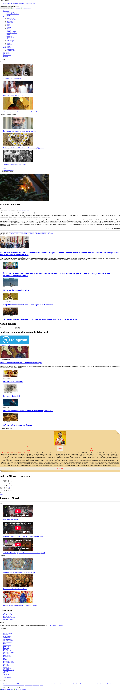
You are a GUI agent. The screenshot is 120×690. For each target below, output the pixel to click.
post (113, 683)
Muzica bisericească (8, 652)
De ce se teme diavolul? (13, 381)
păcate (4, 685)
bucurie (10, 683)
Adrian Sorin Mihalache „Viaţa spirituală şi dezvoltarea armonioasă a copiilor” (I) (24, 553)
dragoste (40, 683)
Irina (9, 210)
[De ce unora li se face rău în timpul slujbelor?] (18, 586)
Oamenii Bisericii (7, 653)
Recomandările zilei (5, 345)
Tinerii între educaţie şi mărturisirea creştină (14, 164)
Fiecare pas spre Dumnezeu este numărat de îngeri (21, 363)
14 (8, 487)
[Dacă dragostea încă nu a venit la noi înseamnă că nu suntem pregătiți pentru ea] (18, 145)
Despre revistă (10, 12)
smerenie (22, 685)
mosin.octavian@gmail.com (55, 625)
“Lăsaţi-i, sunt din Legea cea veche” (12, 78)
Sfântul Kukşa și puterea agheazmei (18, 425)
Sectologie (9, 44)
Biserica (4, 683)
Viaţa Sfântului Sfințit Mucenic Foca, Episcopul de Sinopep (28, 305)
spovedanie (27, 685)
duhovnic (43, 683)
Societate (9, 30)
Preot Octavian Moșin (9, 614)
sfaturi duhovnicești (17, 685)
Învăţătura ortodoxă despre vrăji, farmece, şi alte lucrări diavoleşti (20, 605)
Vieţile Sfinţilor (7, 677)
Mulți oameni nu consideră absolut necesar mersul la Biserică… (19, 572)
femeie (61, 683)
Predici (8, 24)
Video (8, 46)
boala (8, 683)
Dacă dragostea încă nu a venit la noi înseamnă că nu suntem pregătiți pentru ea (23, 148)
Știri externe (6, 53)
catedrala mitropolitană (20, 683)
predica (115, 683)
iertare (69, 683)
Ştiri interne (6, 52)
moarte (96, 683)
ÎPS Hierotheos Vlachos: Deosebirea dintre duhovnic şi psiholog (19, 131)
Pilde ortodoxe (10, 37)
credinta (34, 683)
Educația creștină (7, 642)
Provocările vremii (11, 31)
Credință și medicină (12, 33)
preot (118, 683)
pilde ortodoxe (109, 683)
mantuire (86, 683)
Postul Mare (10, 22)
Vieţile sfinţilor (10, 49)
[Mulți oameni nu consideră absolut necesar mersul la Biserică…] (18, 569)
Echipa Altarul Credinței (13, 14)
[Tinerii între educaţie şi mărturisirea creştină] (18, 161)
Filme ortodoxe (10, 39)
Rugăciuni (9, 43)
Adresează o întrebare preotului (8, 6)
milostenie (90, 683)
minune (93, 683)
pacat (105, 683)
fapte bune (58, 683)
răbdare (11, 685)
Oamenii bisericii (11, 50)
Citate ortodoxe (10, 40)
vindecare (41, 685)
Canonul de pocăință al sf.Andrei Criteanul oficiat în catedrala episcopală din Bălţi (24, 536)
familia (51, 683)
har (63, 683)
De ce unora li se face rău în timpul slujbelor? (15, 589)
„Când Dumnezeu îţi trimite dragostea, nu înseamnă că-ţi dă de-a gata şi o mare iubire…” (32, 233)
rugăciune (8, 685)
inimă (71, 683)
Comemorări (6, 637)
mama (83, 683)
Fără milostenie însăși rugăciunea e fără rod (14, 95)
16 (11, 487)
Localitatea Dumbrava (9, 617)
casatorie (13, 683)
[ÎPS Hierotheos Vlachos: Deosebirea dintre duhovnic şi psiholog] (18, 128)
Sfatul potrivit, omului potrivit (16, 290)
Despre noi (6, 11)
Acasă (4, 168)
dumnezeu (48, 683)
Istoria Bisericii (7, 651)
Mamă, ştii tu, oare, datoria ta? (11, 519)
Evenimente (6, 56)
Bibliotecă (5, 17)
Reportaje (9, 36)
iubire (74, 683)
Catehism (9, 27)
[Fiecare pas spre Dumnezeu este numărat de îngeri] (14, 357)
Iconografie (6, 648)
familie (54, 683)
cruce (37, 683)
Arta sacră (5, 631)
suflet (34, 685)
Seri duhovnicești (7, 668)
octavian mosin (101, 683)
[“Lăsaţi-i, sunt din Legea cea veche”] (18, 76)
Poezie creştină (10, 41)
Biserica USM (7, 616)
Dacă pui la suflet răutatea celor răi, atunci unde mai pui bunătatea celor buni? (30, 232)
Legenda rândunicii (11, 396)
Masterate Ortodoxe (8, 619)
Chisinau (26, 683)
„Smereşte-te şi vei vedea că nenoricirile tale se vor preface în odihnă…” (21, 112)
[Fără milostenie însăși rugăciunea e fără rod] (18, 92)
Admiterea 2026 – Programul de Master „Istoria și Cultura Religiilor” (21, 3)
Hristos (66, 683)
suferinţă (30, 685)
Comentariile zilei (11, 19)
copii (29, 683)
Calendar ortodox (11, 18)
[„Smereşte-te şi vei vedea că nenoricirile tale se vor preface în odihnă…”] (18, 109)
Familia (8, 25)
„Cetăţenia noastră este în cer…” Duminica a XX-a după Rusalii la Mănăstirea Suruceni (40, 319)
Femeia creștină (7, 645)
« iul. (1, 494)
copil (31, 683)
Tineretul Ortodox (7, 613)
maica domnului (78, 683)
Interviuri (9, 28)
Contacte (9, 15)
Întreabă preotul (7, 55)
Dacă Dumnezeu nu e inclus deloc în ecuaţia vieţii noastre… (28, 411)
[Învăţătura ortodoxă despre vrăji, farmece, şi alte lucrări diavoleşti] (18, 602)
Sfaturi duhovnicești (12, 21)
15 (10, 487)
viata (38, 685)
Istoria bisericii (7, 47)
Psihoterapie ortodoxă (8, 662)
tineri (36, 685)
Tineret (8, 34)
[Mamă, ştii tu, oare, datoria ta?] (18, 517)
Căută (17, 327)
